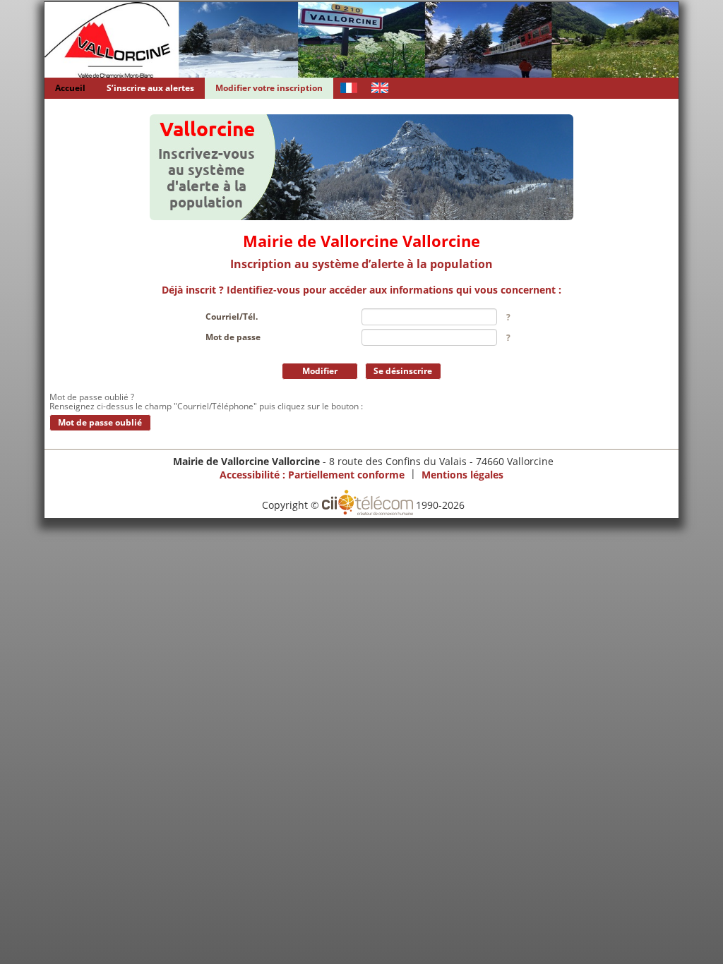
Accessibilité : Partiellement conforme (312, 474)
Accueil (70, 88)
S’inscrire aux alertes (150, 88)
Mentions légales (462, 474)
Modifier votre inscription (269, 88)
